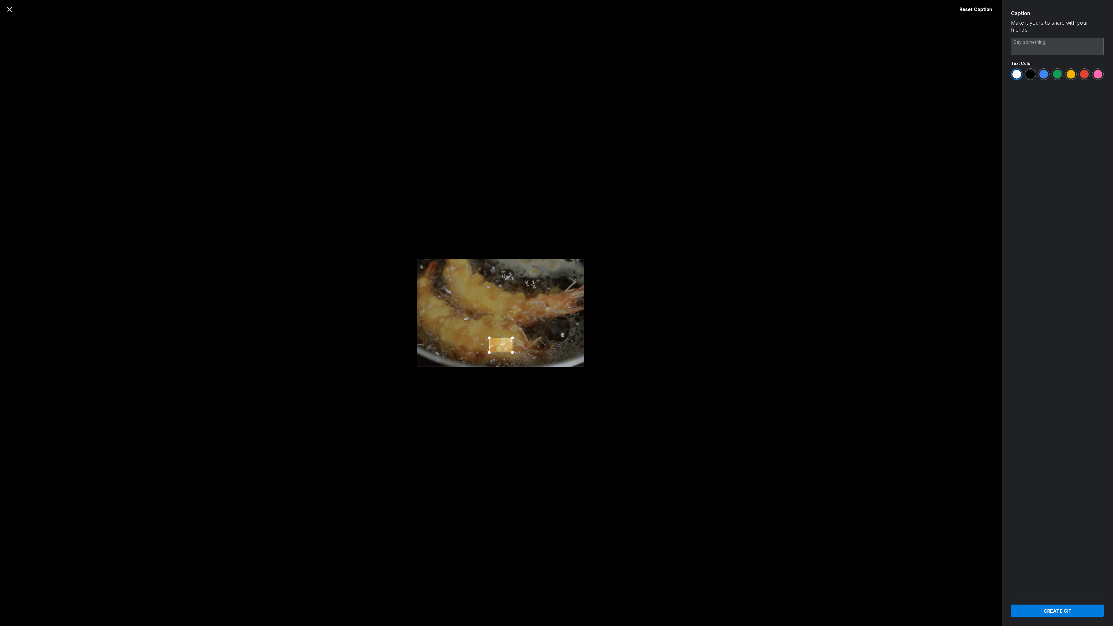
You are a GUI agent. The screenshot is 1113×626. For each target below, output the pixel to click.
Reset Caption (975, 9)
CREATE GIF (1057, 611)
